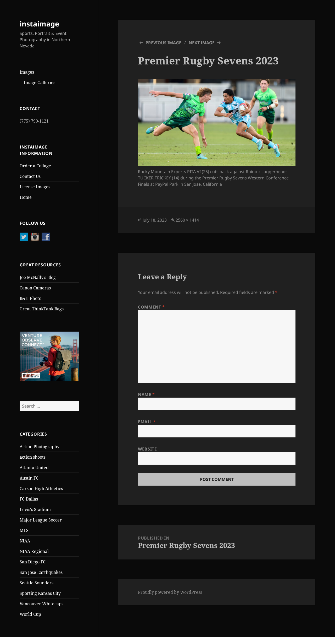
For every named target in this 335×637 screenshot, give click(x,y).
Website (147, 449)
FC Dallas (29, 499)
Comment (151, 307)
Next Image (202, 43)
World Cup (30, 614)
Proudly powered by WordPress (170, 592)
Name (146, 394)
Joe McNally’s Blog (38, 277)
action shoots (33, 457)
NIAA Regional (34, 551)
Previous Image (163, 43)
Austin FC (29, 478)
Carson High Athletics (41, 488)
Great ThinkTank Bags (42, 309)
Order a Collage (35, 166)
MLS (24, 530)
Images (27, 72)
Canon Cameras (35, 288)
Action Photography (39, 446)
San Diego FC (33, 562)
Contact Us (30, 176)
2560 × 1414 (187, 220)
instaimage (39, 24)
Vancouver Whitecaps (41, 604)
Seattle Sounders (36, 583)
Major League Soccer (41, 520)
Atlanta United (34, 467)
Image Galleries (39, 82)
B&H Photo (30, 298)
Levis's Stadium (35, 509)
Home (26, 197)
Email (146, 422)
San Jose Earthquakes (41, 572)
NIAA (25, 541)
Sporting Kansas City (40, 593)
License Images (35, 187)
